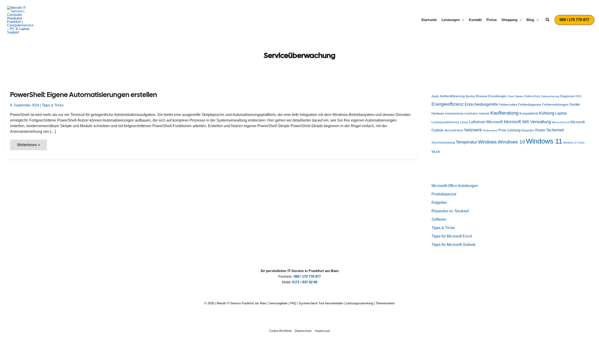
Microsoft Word (453, 130)
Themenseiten (385, 303)
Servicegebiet (278, 303)
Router (540, 130)
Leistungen (451, 20)
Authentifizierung (452, 96)
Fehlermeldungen (555, 104)
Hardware (437, 113)
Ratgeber (439, 203)
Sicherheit (555, 130)
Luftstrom (477, 121)
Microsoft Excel (561, 122)
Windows (487, 141)
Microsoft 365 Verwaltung (527, 121)
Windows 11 (544, 141)
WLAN (435, 152)
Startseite (429, 20)
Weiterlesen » (32, 146)
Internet (484, 113)
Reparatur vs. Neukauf (450, 211)
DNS (578, 96)
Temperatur (466, 142)
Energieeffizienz (447, 104)
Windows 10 (511, 141)
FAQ (293, 303)
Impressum (322, 331)
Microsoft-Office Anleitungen (454, 186)
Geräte (574, 104)
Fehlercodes (508, 104)
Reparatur (527, 130)
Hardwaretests (454, 113)
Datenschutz (532, 96)
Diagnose (567, 96)
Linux (464, 122)
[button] (462, 19)
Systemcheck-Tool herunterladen (321, 303)
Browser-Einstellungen (491, 96)
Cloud (510, 96)
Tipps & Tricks (53, 105)
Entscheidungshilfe (481, 104)
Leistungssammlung (359, 303)
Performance (490, 130)
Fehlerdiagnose (529, 104)
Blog (530, 20)
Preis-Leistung (509, 130)
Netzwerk (473, 130)
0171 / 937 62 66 (304, 282)
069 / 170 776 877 (307, 276)
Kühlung (546, 113)
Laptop (561, 113)
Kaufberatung (504, 112)
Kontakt (475, 20)
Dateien (519, 96)
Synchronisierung (443, 142)
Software (438, 219)
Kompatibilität (528, 113)
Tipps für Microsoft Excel (451, 236)
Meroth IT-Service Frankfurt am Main (242, 303)
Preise (491, 20)
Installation (471, 113)
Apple (435, 96)
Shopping (509, 20)
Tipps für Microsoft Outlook (453, 245)
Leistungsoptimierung (445, 122)
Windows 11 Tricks (574, 142)
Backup (470, 96)
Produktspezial (443, 194)
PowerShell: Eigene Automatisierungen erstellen (83, 94)
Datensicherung (550, 96)
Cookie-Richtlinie (280, 331)
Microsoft (494, 122)
